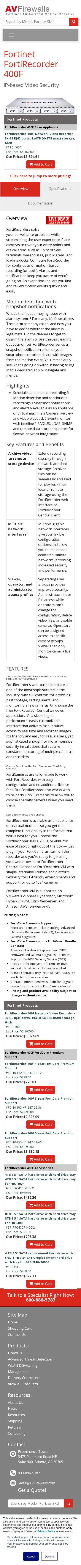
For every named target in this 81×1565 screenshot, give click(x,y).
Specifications (60, 188)
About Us (15, 1402)
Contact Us (17, 1334)
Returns (14, 1427)
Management (19, 1371)
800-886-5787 (29, 1473)
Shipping (15, 1421)
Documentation (40, 203)
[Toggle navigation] (11, 35)
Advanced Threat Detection (30, 1359)
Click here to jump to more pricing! (40, 176)
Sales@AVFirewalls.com (36, 1483)
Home (13, 1322)
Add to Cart (42, 164)
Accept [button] (31, 1556)
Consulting (17, 1433)
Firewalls (15, 1353)
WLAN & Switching (23, 1365)
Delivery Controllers (24, 1377)
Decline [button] (49, 1556)
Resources (16, 1414)
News (12, 1408)
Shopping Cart (20, 1328)
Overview (20, 188)
